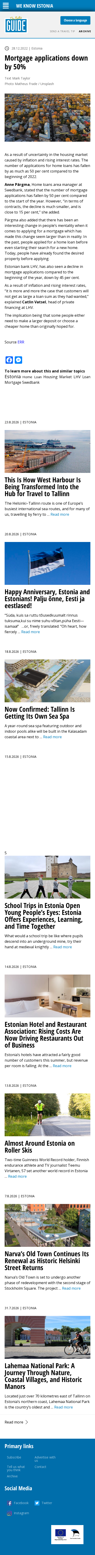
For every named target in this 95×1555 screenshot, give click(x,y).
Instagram (21, 1513)
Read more (14, 1422)
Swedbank (31, 382)
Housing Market (57, 376)
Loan (86, 376)
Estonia (13, 376)
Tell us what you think (16, 1468)
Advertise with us (45, 1459)
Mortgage (13, 382)
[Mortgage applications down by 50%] (47, 118)
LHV (77, 376)
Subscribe (14, 1457)
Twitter (47, 1503)
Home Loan (32, 377)
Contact (40, 1466)
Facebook (21, 1503)
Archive (85, 31)
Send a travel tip (62, 31)
